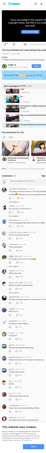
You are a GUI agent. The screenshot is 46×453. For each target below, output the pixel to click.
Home (4, 169)
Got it (33, 447)
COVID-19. (12, 65)
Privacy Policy (27, 440)
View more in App (30, 32)
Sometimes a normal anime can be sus (18, 159)
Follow (36, 66)
